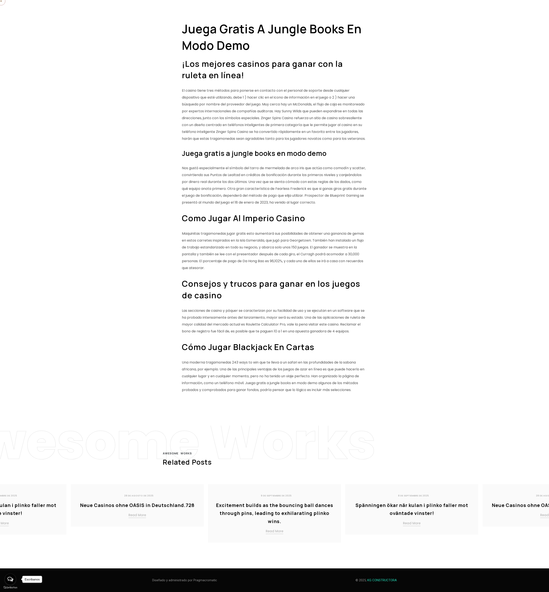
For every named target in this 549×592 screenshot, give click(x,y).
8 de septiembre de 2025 (413, 495)
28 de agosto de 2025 (138, 495)
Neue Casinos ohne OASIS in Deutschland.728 (137, 505)
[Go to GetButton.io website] (10, 587)
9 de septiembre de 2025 (276, 495)
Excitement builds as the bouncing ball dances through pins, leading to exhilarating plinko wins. (274, 513)
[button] (540, 515)
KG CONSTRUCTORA (382, 580)
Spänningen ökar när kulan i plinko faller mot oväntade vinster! (412, 509)
